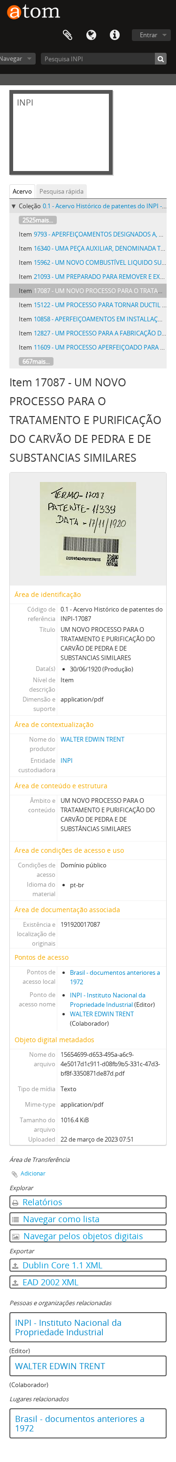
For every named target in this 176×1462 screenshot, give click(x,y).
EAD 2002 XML (49, 1282)
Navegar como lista (60, 1219)
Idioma (91, 35)
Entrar (148, 35)
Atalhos (114, 35)
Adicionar (33, 1173)
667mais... (36, 361)
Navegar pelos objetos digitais (82, 1235)
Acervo (22, 191)
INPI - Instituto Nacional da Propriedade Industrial (68, 1327)
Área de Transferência (67, 35)
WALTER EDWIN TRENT (92, 739)
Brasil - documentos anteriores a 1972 (80, 1423)
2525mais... (38, 220)
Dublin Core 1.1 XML (61, 1265)
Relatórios (41, 1202)
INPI (67, 760)
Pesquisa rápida (61, 191)
